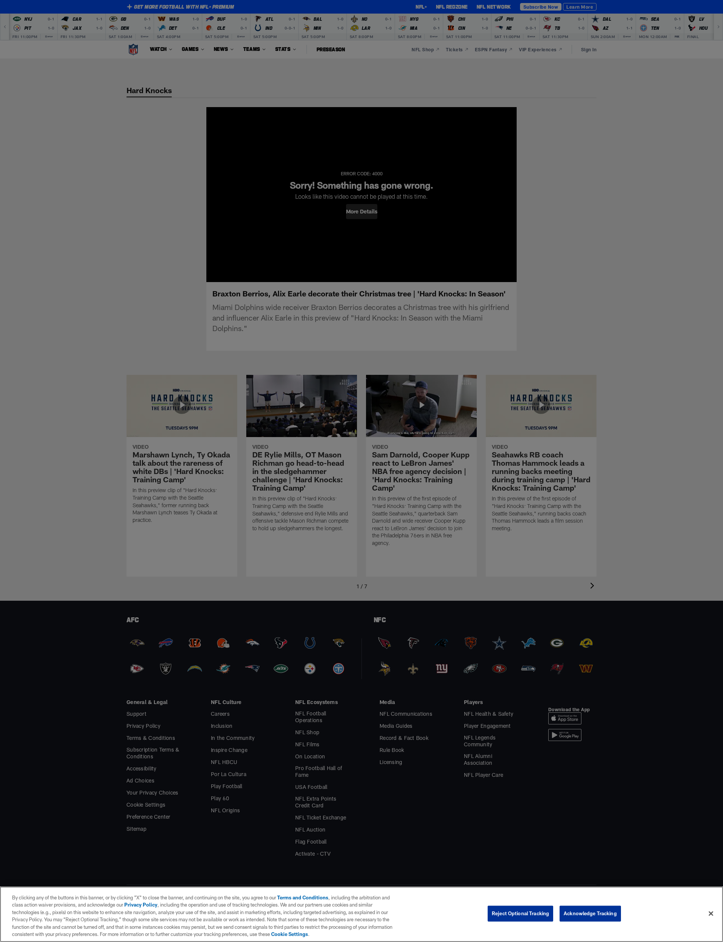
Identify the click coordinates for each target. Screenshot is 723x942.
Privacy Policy (140, 905)
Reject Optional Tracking (520, 913)
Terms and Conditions (302, 897)
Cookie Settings (289, 934)
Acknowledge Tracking (590, 913)
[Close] (711, 913)
